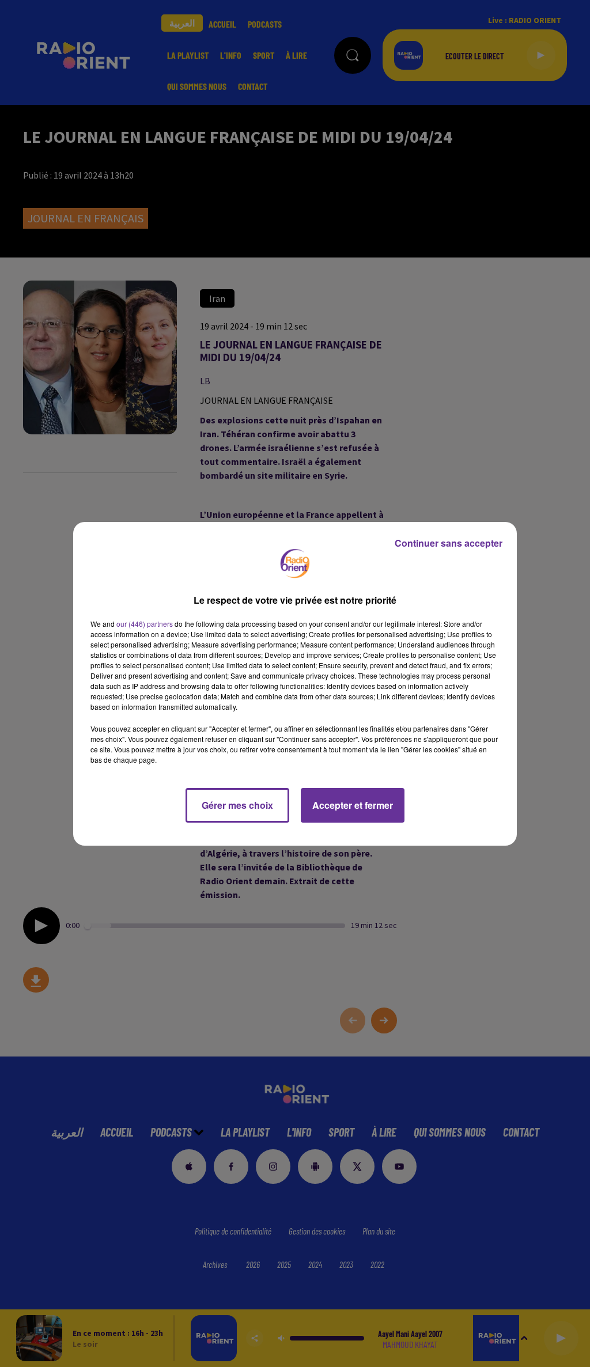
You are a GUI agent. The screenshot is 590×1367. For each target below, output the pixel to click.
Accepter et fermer (352, 805)
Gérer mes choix (237, 805)
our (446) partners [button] (144, 623)
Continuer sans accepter (448, 543)
